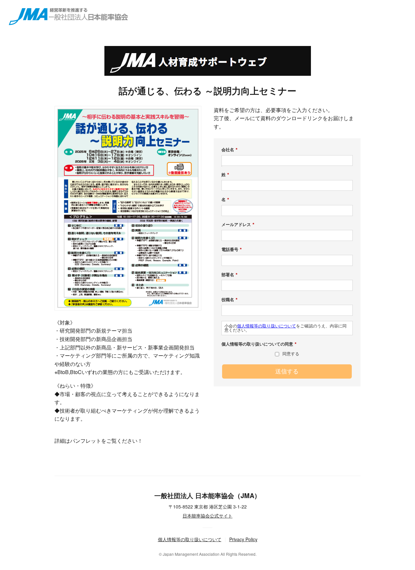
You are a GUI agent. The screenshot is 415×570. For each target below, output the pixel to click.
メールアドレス (237, 224)
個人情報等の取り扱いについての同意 (258, 344)
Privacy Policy (243, 539)
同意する (290, 353)
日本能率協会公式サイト (207, 515)
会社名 (229, 149)
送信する (287, 371)
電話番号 (231, 249)
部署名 (229, 274)
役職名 (229, 299)
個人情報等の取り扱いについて (266, 326)
